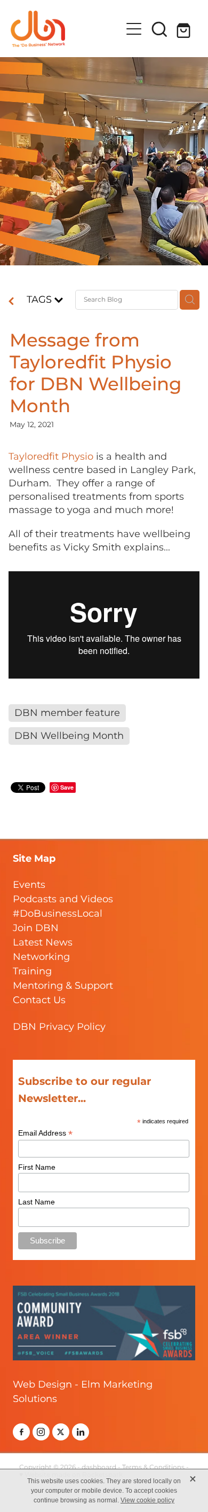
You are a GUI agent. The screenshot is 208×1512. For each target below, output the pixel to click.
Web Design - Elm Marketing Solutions (83, 1392)
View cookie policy (147, 1500)
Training (32, 971)
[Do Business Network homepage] (66, 29)
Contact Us (39, 1000)
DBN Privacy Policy (59, 1027)
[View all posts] (11, 302)
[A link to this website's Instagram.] (41, 1431)
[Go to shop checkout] (185, 29)
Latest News (43, 942)
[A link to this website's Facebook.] (21, 1431)
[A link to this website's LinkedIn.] (80, 1431)
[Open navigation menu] (134, 29)
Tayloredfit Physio (51, 456)
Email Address (45, 1133)
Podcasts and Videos (63, 899)
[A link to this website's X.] (60, 1431)
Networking (41, 957)
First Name (36, 1167)
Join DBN (36, 928)
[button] (159, 29)
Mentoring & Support (63, 986)
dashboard (99, 1467)
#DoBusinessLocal (57, 914)
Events (29, 885)
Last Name (36, 1202)
